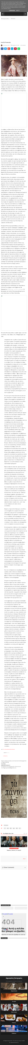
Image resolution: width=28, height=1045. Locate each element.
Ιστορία (14, 1001)
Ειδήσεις (14, 1033)
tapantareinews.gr (15, 1042)
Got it (18, 10)
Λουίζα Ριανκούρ (6, 42)
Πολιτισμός (14, 1012)
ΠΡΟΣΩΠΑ (13, 18)
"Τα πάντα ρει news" (17, 1040)
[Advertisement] (14, 30)
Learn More (12, 10)
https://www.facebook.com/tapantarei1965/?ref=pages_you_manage (21, 908)
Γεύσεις (14, 1022)
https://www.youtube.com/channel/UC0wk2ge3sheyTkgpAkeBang (7, 908)
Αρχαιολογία (14, 991)
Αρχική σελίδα (6, 18)
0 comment (23, 45)
